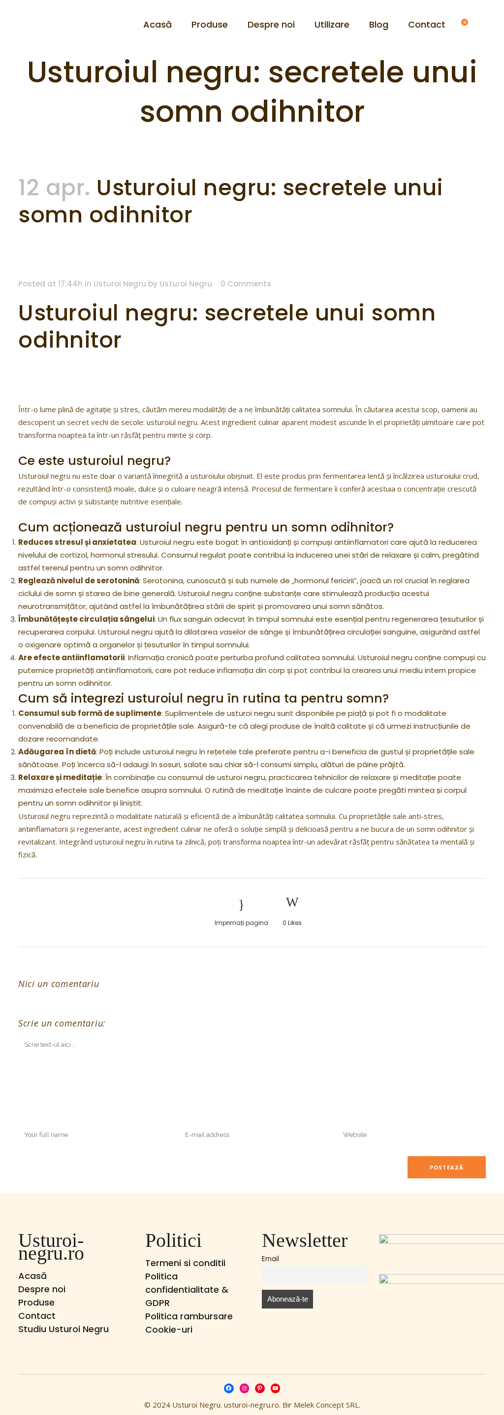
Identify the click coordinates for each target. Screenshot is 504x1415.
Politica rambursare (189, 1316)
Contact (37, 1315)
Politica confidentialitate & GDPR (186, 1289)
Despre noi (41, 1289)
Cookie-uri (168, 1329)
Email (270, 1259)
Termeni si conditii (185, 1263)
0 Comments (245, 284)
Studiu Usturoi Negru (63, 1329)
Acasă (32, 1276)
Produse (36, 1302)
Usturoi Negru (120, 284)
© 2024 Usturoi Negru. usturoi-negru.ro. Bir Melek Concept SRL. (252, 1405)
